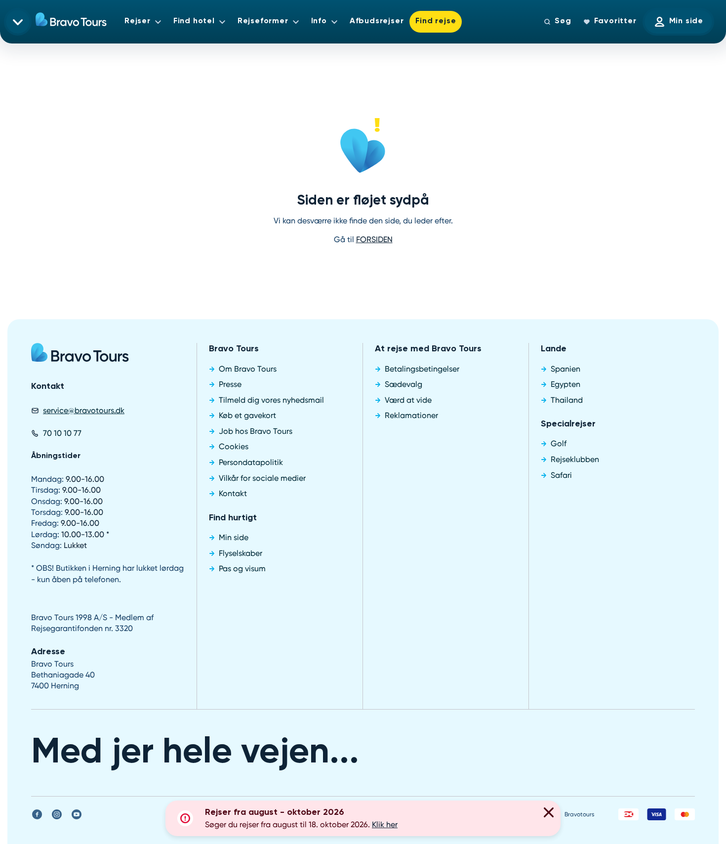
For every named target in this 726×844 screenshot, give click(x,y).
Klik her (385, 824)
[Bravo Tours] (80, 356)
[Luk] (549, 813)
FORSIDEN (374, 239)
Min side (686, 21)
